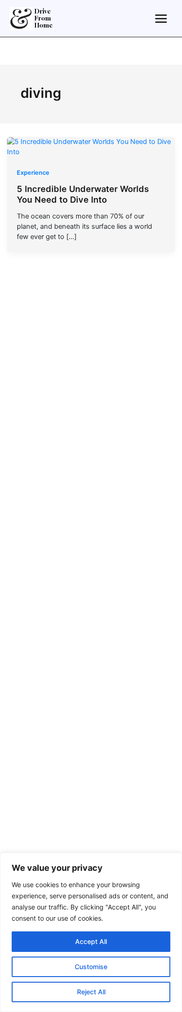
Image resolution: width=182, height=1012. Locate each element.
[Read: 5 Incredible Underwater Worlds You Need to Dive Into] (91, 147)
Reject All (91, 992)
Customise (91, 967)
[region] (91, 932)
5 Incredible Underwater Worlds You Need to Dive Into (83, 194)
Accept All (91, 941)
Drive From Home (44, 18)
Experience (33, 172)
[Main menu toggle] (161, 18)
